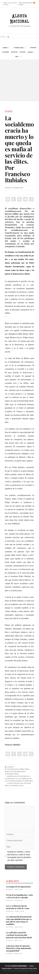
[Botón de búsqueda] (8, 37)
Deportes (14, 52)
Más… (17, 56)
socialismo (9, 774)
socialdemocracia (19, 771)
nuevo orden (19, 769)
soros (16, 774)
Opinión (30, 52)
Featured (10, 769)
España (5, 47)
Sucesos (22, 52)
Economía (5, 52)
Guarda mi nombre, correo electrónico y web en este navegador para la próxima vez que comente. (19, 856)
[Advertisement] (19, 80)
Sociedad (33, 47)
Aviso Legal (7, 971)
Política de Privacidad (20, 971)
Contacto (32, 971)
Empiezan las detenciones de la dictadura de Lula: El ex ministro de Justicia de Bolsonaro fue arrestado (19, 778)
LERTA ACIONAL (19, 19)
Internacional (19, 47)
